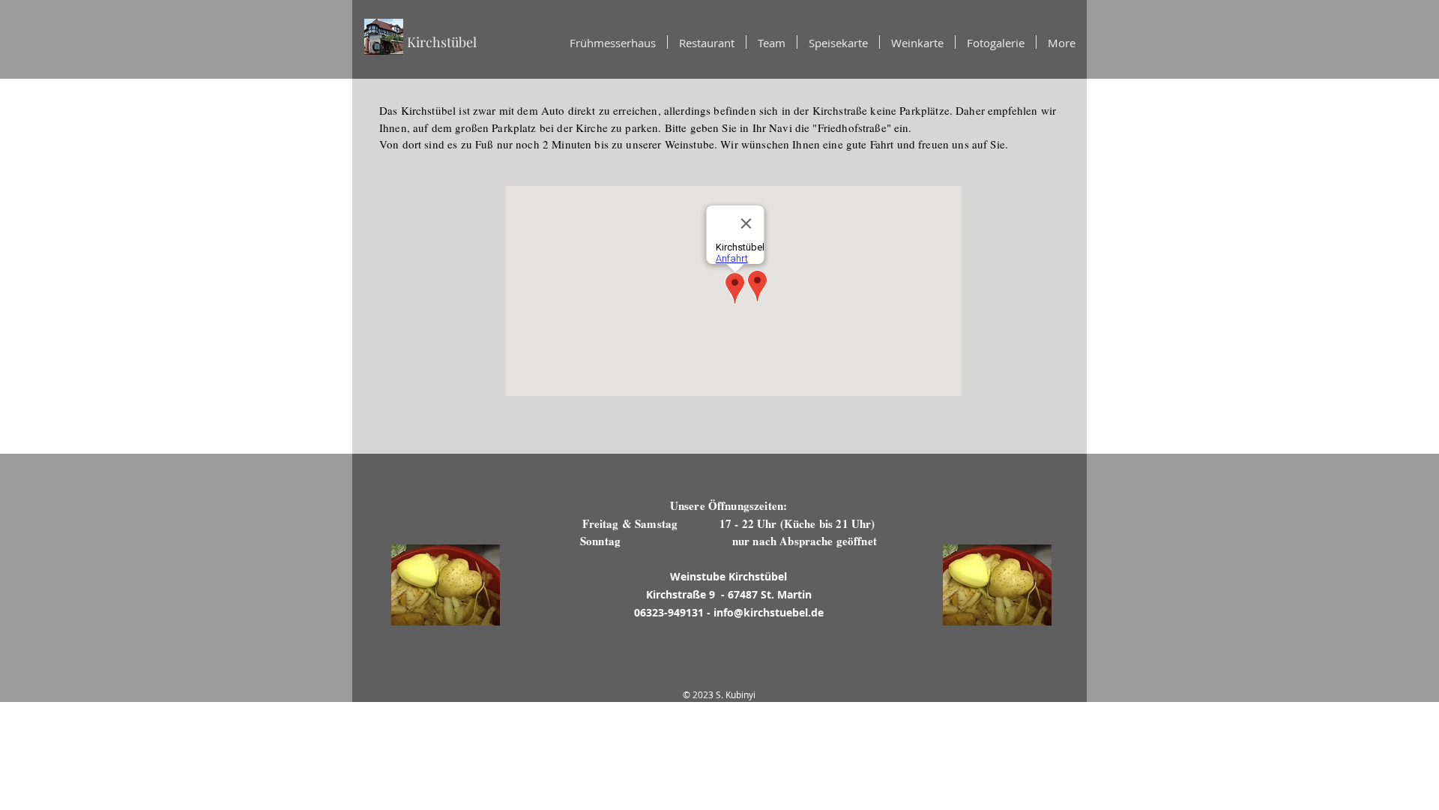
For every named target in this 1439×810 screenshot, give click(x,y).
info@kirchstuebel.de (769, 612)
